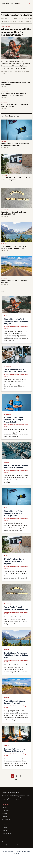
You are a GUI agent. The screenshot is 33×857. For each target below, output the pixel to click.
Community (7, 366)
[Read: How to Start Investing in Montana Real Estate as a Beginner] (16, 544)
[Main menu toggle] (29, 3)
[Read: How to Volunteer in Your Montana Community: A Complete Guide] (16, 402)
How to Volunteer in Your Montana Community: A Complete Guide (13, 94)
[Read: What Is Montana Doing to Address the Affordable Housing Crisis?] (16, 496)
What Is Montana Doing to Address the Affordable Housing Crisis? (15, 144)
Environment (8, 316)
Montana (6, 462)
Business (6, 556)
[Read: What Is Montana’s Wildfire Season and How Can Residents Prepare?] (16, 304)
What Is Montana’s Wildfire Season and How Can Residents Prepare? (16, 32)
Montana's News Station (10, 3)
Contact (4, 830)
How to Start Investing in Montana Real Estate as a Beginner (15, 179)
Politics (6, 508)
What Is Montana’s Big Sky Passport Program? (14, 281)
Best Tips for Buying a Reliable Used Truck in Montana (14, 105)
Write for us (5, 842)
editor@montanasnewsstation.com (13, 845)
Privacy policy (6, 833)
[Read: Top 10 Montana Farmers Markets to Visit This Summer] (16, 354)
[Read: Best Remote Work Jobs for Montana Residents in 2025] (16, 734)
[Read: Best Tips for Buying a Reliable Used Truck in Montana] (16, 450)
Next (16, 780)
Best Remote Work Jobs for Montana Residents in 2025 (14, 750)
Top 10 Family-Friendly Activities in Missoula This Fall (14, 213)
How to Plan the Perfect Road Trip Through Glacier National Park (13, 247)
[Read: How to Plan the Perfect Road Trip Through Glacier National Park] (16, 638)
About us (4, 828)
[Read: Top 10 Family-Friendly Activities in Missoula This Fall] (16, 592)
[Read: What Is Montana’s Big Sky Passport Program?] (16, 686)
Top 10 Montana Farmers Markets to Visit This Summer (16, 83)
